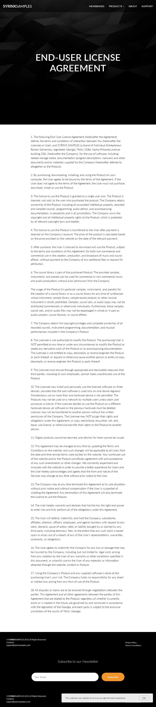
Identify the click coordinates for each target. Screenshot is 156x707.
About (133, 6)
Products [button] (115, 6)
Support (147, 6)
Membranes (96, 6)
